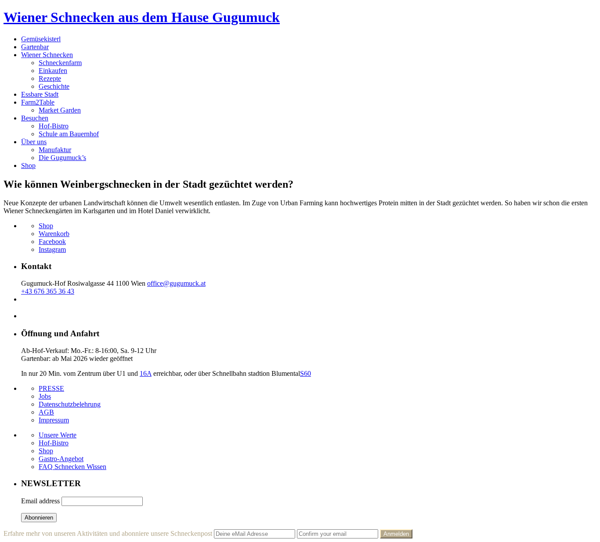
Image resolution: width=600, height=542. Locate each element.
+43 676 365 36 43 (47, 291)
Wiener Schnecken (47, 54)
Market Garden (60, 110)
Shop (28, 165)
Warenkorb (54, 233)
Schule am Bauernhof (69, 134)
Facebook (52, 241)
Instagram (52, 249)
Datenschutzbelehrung (70, 404)
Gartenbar (35, 47)
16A (146, 373)
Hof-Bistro (54, 126)
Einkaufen (53, 70)
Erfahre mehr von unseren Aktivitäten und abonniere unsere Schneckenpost (108, 533)
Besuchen (34, 118)
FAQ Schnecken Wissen (72, 466)
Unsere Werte (57, 435)
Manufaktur (55, 149)
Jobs (45, 396)
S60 (305, 373)
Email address (40, 501)
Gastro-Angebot (61, 458)
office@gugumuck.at (176, 283)
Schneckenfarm (60, 62)
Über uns (34, 142)
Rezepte (50, 78)
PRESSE (51, 388)
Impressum (54, 420)
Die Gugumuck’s (62, 157)
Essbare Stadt (39, 94)
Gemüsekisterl (41, 39)
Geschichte (54, 86)
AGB (46, 412)
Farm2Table (37, 102)
